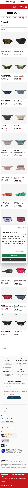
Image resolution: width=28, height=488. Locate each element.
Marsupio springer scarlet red (7, 306)
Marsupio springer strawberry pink (20, 281)
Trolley (14, 17)
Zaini (3, 17)
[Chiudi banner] (25, 227)
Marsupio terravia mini (5, 203)
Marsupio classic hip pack (19, 101)
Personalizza (13, 259)
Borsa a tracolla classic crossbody (19, 178)
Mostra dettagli (20, 251)
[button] (2, 2)
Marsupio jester (4, 332)
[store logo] (12, 7)
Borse (8, 17)
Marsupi (21, 17)
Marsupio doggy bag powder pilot (20, 307)
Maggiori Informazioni (10, 394)
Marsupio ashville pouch (19, 51)
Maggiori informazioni (7, 367)
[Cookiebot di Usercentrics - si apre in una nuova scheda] (18, 227)
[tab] (14, 348)
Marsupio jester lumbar (6, 51)
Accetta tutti (14, 255)
